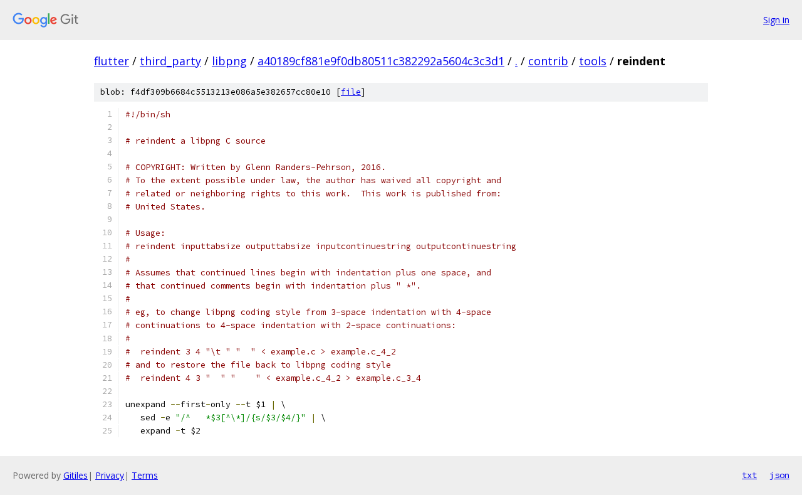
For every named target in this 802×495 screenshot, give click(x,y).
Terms (145, 475)
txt (749, 475)
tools (593, 60)
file (351, 92)
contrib (548, 60)
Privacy (109, 475)
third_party (170, 60)
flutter (111, 60)
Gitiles (75, 475)
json (779, 475)
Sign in (776, 20)
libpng (229, 60)
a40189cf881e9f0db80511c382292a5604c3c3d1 (381, 60)
